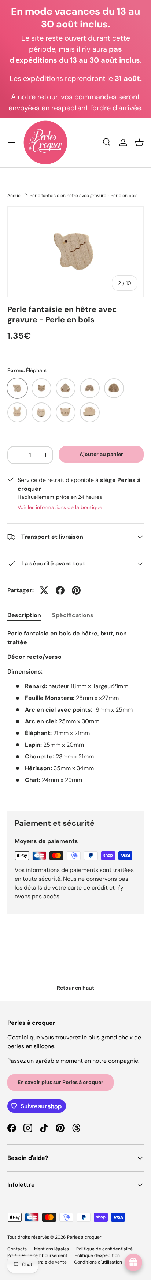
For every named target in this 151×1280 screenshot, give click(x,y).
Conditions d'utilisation (98, 1262)
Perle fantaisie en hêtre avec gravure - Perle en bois (83, 195)
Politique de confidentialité (104, 1249)
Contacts (17, 1249)
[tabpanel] (75, 714)
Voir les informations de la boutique (60, 507)
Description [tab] (24, 615)
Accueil (15, 195)
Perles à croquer (84, 1237)
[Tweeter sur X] (44, 590)
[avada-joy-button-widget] (133, 1262)
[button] (139, 142)
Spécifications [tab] (72, 615)
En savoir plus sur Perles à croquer (60, 1082)
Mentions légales (51, 1249)
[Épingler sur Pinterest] (76, 590)
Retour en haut (75, 987)
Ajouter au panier (101, 454)
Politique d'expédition (97, 1255)
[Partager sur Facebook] (60, 590)
